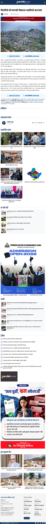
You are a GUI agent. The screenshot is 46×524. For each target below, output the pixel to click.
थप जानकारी (27, 518)
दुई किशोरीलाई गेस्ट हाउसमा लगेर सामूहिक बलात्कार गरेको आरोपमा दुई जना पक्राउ (19, 351)
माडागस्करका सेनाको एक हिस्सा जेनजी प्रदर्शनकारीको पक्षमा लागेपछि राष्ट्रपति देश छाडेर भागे (11, 182)
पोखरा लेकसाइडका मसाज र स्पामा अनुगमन (15, 229)
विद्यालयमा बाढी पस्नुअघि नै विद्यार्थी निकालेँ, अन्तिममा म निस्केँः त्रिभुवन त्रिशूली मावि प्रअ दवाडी (25, 309)
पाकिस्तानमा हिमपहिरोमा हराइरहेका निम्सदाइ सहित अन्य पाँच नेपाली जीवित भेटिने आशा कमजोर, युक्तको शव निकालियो (22, 367)
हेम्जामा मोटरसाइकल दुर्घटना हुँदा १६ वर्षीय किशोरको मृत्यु (14, 345)
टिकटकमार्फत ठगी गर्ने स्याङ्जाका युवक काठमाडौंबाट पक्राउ (34, 147)
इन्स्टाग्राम (19, 101)
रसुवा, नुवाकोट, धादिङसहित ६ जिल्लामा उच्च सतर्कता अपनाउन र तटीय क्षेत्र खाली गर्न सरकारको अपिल (23, 327)
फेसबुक (13, 101)
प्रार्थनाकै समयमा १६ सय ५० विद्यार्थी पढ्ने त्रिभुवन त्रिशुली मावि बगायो (20, 211)
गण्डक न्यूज (10, 122)
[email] (43, 123)
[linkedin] (41, 123)
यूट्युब (22, 101)
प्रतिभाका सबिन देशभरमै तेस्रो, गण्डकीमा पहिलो (12, 339)
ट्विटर (16, 101)
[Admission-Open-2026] (23, 269)
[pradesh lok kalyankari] (23, 415)
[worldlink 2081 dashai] (23, 56)
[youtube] (39, 123)
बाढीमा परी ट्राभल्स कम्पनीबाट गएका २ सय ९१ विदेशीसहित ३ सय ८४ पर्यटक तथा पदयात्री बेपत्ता (24, 321)
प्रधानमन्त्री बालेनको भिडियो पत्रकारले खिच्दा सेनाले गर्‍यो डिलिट (19, 217)
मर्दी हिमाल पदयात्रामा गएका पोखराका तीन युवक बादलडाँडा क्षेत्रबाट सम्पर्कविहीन (19, 342)
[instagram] (37, 123)
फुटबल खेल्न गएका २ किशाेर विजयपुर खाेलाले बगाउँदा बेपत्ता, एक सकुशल (18, 354)
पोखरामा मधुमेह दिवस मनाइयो (11, 165)
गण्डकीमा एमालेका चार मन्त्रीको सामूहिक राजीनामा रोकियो (18, 223)
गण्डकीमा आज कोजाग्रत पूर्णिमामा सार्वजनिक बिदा (34, 182)
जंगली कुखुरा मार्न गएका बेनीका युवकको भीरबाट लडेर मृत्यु (11, 147)
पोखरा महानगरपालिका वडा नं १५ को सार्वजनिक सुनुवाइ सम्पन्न (11, 201)
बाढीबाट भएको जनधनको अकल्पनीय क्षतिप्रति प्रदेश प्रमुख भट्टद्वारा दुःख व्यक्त (22, 303)
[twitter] (34, 123)
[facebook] (32, 123)
